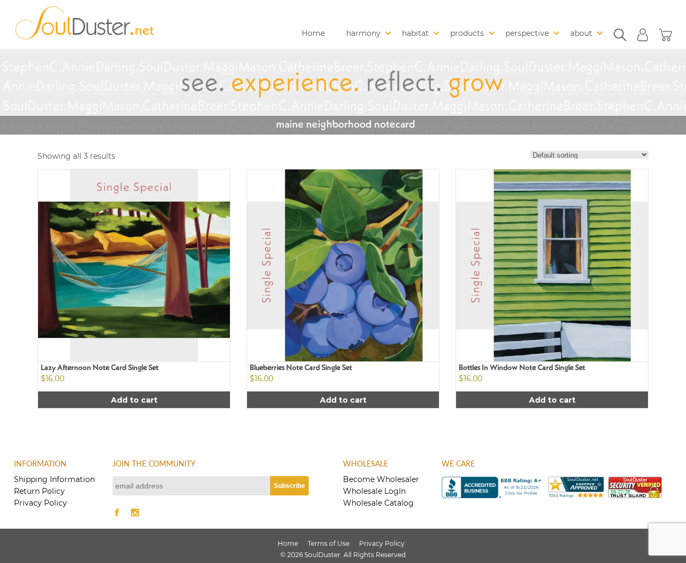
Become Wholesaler (381, 479)
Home (313, 33)
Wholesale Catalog (378, 503)
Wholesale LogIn (374, 491)
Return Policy (39, 491)
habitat (415, 33)
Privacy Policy (40, 503)
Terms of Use (328, 543)
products (467, 33)
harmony (363, 33)
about (581, 33)
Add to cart (134, 400)
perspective (527, 33)
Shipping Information (54, 479)
